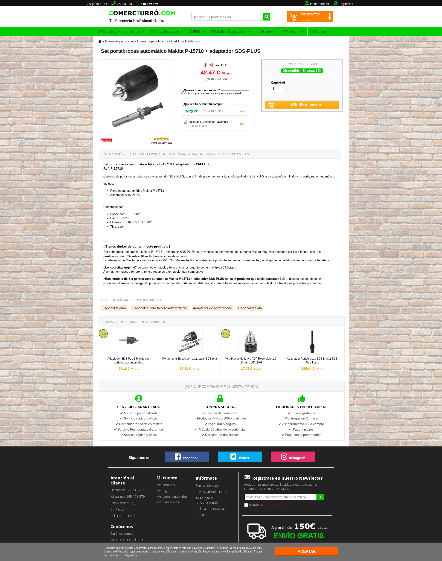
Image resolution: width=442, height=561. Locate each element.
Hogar (266, 31)
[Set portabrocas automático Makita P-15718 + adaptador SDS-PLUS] (136, 134)
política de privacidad (278, 504)
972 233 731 (125, 4)
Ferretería (292, 31)
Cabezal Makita (250, 308)
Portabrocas (192, 41)
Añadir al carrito (307, 105)
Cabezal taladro (114, 308)
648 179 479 (149, 4)
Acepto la (270, 504)
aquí (175, 551)
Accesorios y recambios (119, 41)
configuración (129, 555)
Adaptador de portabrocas (212, 308)
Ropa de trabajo (166, 31)
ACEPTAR (307, 551)
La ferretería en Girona (126, 539)
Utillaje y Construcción (230, 31)
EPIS (196, 31)
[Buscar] (266, 17)
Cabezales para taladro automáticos (159, 308)
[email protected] (122, 503)
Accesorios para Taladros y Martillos (159, 41)
